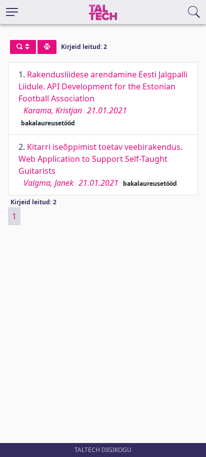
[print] (47, 47)
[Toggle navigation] (12, 12)
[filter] (23, 47)
